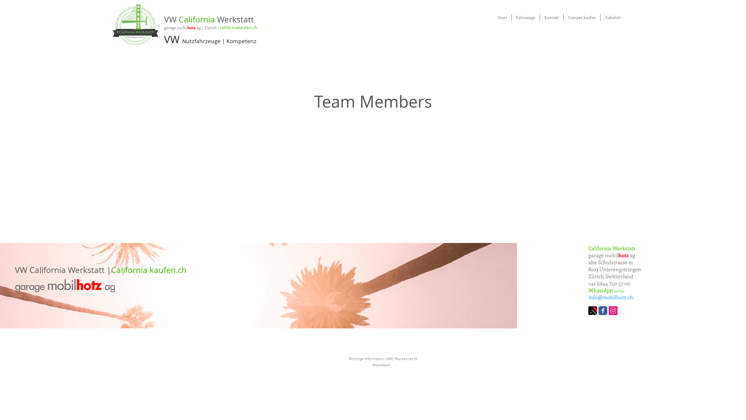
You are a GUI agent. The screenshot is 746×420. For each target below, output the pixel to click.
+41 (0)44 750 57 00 (609, 283)
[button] (613, 17)
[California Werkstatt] (603, 310)
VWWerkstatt (209, 19)
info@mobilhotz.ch (610, 297)
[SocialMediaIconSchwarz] (592, 310)
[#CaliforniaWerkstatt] (613, 310)
